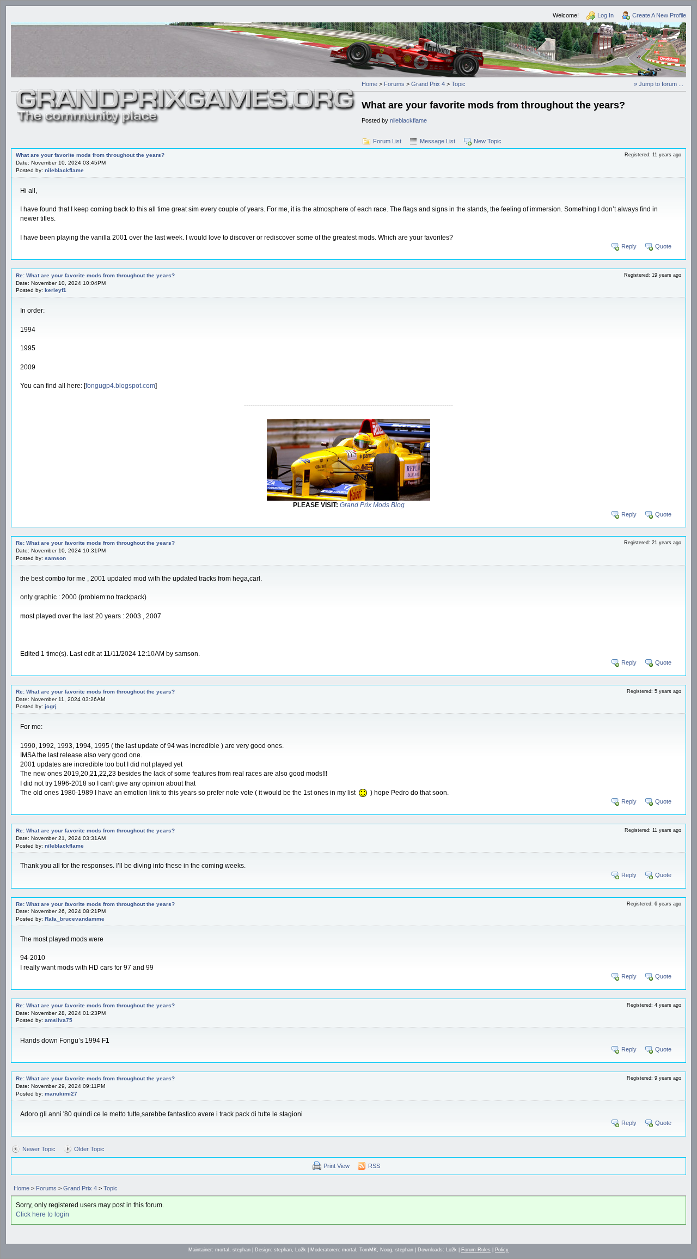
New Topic (488, 141)
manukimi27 (61, 1094)
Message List (437, 141)
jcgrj (51, 706)
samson (55, 558)
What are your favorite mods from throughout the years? (90, 155)
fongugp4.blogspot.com (120, 386)
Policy (502, 1249)
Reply (629, 246)
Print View (336, 1166)
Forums (394, 84)
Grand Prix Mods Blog (372, 505)
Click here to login (42, 1214)
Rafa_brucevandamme (75, 919)
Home (369, 84)
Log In (605, 15)
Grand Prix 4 (428, 84)
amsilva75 (58, 1020)
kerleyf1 (55, 290)
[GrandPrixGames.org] (186, 92)
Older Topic (89, 1149)
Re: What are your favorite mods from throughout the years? (95, 275)
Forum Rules (476, 1249)
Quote (663, 246)
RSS (374, 1166)
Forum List (387, 141)
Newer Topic (39, 1149)
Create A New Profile (659, 15)
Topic (458, 84)
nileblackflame (408, 120)
